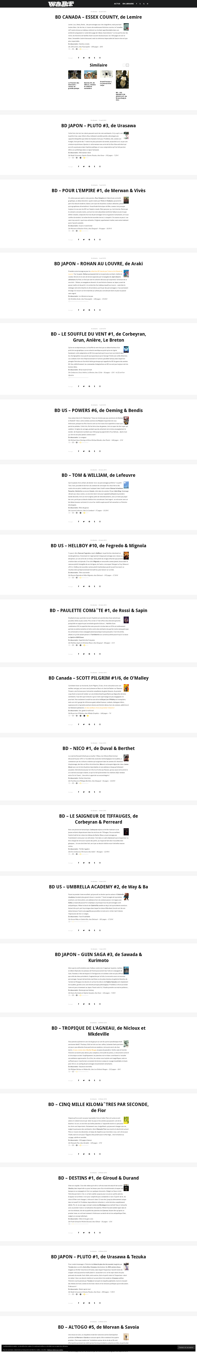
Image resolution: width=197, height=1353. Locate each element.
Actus (117, 4)
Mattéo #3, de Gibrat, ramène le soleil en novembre (90, 85)
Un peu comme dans (84, 1050)
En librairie (128, 4)
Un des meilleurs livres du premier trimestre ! (100, 708)
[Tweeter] (84, 58)
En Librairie (94, 11)
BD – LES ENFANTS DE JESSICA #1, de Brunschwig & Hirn (121, 96)
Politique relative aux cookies (55, 1350)
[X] (140, 3)
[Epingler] (89, 58)
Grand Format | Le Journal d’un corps (106, 83)
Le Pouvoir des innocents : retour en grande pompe (73, 85)
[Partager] (78, 58)
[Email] (100, 58)
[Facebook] (136, 3)
